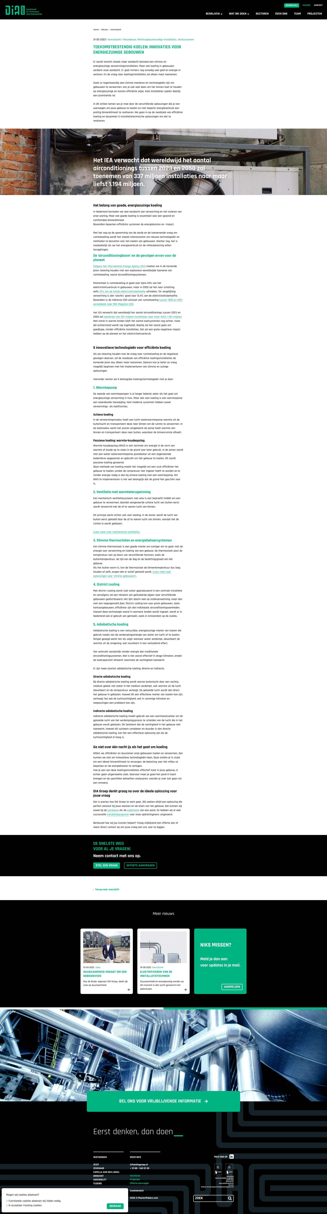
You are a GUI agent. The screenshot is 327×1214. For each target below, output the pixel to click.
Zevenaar (98, 1168)
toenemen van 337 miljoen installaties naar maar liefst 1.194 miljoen (143, 316)
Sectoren (262, 13)
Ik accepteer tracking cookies (25, 1205)
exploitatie (133, 810)
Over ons (281, 13)
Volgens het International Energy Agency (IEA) (119, 266)
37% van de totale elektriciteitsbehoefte (122, 291)
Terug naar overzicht (107, 889)
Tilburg (97, 1183)
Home (96, 30)
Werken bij (291, 5)
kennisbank (116, 30)
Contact (318, 5)
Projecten (314, 13)
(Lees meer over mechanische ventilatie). (116, 532)
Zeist (96, 1164)
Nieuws (306, 5)
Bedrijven (213, 13)
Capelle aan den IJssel (106, 1172)
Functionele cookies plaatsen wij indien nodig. (35, 1201)
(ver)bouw (113, 810)
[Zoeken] (230, 1198)
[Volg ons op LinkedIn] (231, 1156)
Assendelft (99, 1179)
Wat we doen (237, 13)
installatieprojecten (118, 814)
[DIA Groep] (25, 10)
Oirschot (98, 1176)
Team (297, 13)
